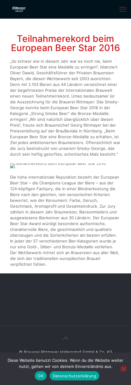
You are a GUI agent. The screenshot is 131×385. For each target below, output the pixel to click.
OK (41, 375)
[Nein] (123, 369)
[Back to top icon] (65, 338)
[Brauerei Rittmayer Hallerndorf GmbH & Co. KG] (19, 9)
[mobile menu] (123, 9)
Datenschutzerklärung (74, 375)
